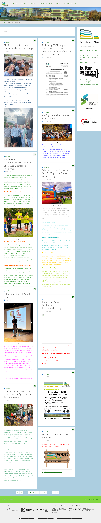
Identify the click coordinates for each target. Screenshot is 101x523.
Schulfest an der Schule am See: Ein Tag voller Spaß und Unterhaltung (56, 173)
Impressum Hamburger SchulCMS (26, 518)
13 (45, 492)
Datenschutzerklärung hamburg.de (46, 518)
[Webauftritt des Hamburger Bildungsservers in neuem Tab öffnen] (27, 510)
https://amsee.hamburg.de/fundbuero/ (52, 472)
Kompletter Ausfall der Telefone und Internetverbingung (53, 305)
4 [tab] (20, 239)
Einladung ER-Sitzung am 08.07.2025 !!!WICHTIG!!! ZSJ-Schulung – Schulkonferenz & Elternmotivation (56, 50)
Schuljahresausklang (85, 62)
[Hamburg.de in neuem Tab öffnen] (42, 510)
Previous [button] (44, 132)
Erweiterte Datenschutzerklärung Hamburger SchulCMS (69, 518)
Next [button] (70, 132)
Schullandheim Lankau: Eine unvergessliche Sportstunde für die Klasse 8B (18, 394)
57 (54, 492)
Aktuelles (7, 42)
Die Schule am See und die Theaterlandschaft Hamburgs (18, 47)
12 (41, 492)
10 (34, 492)
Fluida (90, 499)
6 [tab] (60, 205)
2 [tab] (57, 142)
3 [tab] (18, 239)
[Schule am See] (5, 4)
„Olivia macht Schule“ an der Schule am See (18, 295)
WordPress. (96, 499)
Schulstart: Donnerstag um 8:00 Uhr (89, 50)
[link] (76, 3)
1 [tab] (51, 205)
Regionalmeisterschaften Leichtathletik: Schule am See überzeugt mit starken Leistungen (18, 164)
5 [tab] (21, 239)
